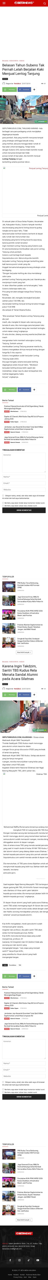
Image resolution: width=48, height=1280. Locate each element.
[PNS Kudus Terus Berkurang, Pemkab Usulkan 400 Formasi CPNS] (8, 586)
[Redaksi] (4, 83)
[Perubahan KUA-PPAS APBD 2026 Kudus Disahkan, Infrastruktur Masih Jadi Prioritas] (8, 614)
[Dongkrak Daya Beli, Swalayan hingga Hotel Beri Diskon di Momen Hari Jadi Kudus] (8, 642)
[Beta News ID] (24, 1233)
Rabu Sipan (14, 422)
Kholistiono (14, 411)
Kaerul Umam (15, 432)
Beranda (5, 61)
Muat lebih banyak (23, 652)
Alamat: (5, 1243)
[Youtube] (37, 1260)
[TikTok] (28, 1260)
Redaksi (17, 83)
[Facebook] (10, 1260)
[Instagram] (19, 1260)
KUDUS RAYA (14, 61)
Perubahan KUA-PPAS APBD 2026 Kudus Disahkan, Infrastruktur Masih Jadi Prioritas (30, 613)
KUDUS (22, 61)
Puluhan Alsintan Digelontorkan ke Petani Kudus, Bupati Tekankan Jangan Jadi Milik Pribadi (30, 627)
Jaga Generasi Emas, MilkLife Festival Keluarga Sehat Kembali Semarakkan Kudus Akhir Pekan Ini (30, 599)
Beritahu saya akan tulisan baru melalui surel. (21, 506)
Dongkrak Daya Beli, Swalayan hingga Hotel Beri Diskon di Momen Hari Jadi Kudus (30, 641)
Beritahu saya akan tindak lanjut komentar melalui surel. (25, 503)
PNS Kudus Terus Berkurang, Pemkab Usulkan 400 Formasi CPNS (28, 585)
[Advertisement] (24, 32)
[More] (34, 89)
